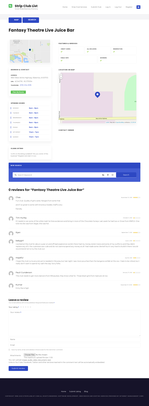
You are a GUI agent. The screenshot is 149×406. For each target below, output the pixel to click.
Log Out (118, 7)
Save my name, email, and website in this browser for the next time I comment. (37, 349)
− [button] (61, 77)
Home (65, 7)
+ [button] (61, 75)
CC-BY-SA (133, 122)
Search (126, 175)
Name (12, 339)
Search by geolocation (112, 175)
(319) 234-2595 (25, 85)
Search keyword (16, 175)
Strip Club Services (79, 7)
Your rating (13, 307)
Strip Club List (26, 6)
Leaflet (107, 122)
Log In (108, 7)
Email (12, 345)
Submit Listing (75, 391)
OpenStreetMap (120, 122)
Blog (86, 391)
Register (129, 7)
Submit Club (96, 7)
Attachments (15, 355)
